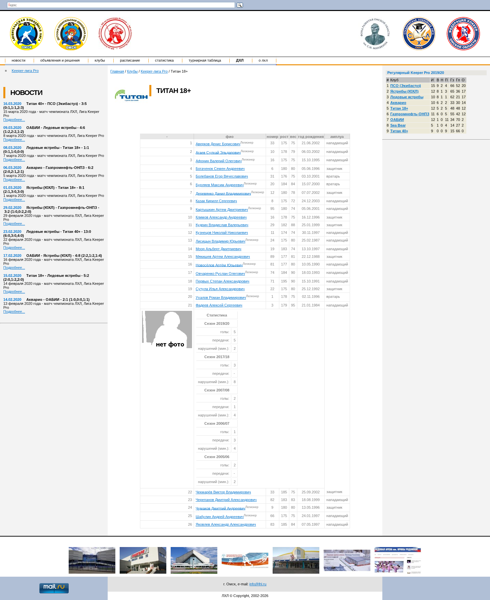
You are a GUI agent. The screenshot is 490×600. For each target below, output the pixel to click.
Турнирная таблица (205, 60)
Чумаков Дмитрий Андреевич (220, 508)
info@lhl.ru (257, 584)
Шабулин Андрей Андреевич (220, 517)
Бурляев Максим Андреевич (220, 185)
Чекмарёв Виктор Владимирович (223, 492)
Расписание (130, 60)
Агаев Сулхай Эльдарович (218, 152)
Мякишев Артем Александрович (223, 257)
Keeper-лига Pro (25, 71)
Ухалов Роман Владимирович (221, 298)
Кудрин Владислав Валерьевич (222, 225)
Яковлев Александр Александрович (226, 524)
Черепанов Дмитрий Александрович (226, 500)
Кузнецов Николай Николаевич (222, 233)
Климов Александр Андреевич (221, 217)
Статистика (164, 60)
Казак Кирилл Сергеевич (216, 201)
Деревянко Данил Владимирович (223, 193)
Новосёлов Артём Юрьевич (219, 265)
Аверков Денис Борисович (218, 144)
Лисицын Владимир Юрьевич (220, 241)
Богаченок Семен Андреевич (220, 169)
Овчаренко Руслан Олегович (220, 274)
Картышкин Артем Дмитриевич (222, 210)
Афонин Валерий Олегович (219, 161)
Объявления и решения (60, 60)
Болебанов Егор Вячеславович (222, 176)
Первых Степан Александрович (222, 281)
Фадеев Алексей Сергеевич (219, 305)
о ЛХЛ (263, 60)
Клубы (100, 60)
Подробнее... (14, 120)
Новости (18, 60)
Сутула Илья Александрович (220, 289)
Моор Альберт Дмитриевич (218, 249)
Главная (117, 71)
